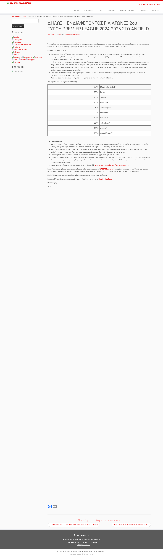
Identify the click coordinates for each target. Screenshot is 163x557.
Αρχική (76, 10)
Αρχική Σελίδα (17, 16)
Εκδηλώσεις (111, 10)
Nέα (100, 10)
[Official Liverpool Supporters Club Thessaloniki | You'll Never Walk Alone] (19, 3)
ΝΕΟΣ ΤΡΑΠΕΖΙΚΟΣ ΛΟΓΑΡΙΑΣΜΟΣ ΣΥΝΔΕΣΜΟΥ (131, 524)
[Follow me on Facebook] (48, 4)
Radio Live (155, 10)
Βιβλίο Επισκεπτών (127, 10)
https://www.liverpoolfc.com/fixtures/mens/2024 (112, 165)
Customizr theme (87, 554)
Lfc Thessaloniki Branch (72, 34)
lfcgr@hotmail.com (105, 179)
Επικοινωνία (143, 10)
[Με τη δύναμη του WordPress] (105, 551)
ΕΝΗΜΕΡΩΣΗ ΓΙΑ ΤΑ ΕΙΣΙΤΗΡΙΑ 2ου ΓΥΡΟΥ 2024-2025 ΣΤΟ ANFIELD (74, 524)
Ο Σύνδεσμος (88, 10)
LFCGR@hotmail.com (107, 169)
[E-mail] (45, 4)
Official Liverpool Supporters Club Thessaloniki (77, 551)
